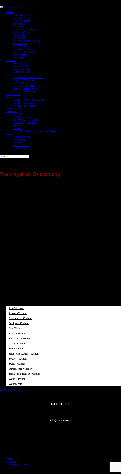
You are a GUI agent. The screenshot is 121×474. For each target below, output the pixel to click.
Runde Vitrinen (20, 35)
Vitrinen (10, 12)
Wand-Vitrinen (20, 54)
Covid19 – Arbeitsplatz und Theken (30, 100)
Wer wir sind (19, 139)
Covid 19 (11, 97)
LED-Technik (13, 94)
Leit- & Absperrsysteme (24, 83)
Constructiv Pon (21, 69)
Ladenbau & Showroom (25, 120)
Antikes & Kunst (14, 108)
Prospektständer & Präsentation (28, 77)
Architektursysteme (22, 117)
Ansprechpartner (21, 145)
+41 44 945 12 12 (60, 403)
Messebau (11, 60)
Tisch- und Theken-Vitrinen (26, 52)
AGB (9, 458)
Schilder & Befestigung (24, 91)
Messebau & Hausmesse (25, 122)
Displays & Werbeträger (25, 80)
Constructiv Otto (21, 63)
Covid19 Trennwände (23, 103)
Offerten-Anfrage (21, 137)
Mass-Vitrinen (17, 333)
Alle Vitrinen (16, 308)
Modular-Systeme (21, 26)
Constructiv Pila (21, 66)
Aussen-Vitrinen (21, 15)
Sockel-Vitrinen (20, 43)
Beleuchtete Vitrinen (23, 18)
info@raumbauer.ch (60, 420)
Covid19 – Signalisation (25, 105)
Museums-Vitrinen (22, 32)
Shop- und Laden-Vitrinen (26, 40)
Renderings (18, 125)
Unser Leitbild (20, 148)
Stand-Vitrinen (20, 46)
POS (8, 74)
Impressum (11, 461)
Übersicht (17, 114)
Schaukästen (19, 37)
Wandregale (18, 57)
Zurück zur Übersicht (10, 390)
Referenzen (12, 111)
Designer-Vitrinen (21, 20)
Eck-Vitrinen (19, 23)
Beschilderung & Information (27, 86)
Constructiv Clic (21, 71)
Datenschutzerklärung (17, 464)
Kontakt (10, 134)
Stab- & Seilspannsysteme (25, 88)
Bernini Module (27, 29)
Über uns (17, 142)
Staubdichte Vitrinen (23, 49)
